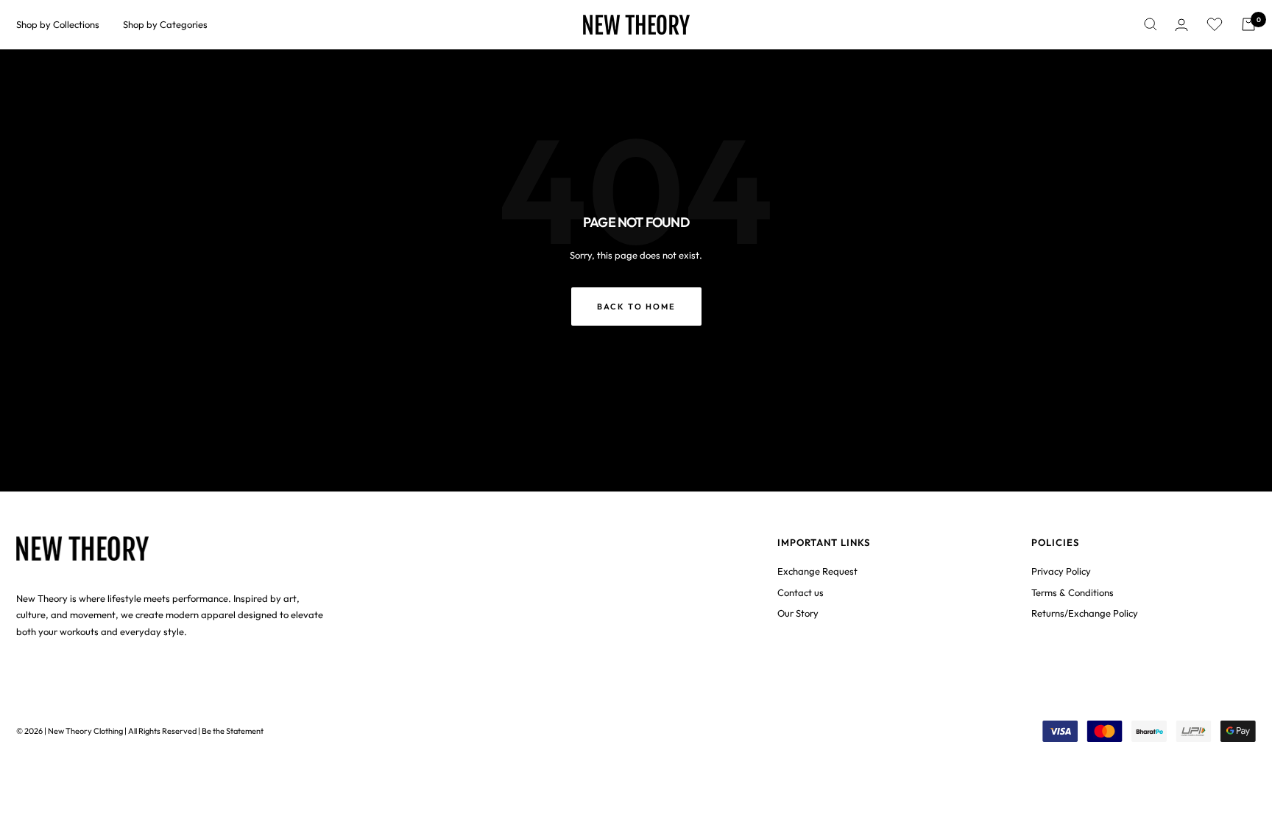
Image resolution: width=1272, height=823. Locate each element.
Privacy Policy (1061, 571)
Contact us (800, 592)
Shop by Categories (165, 24)
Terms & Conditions (1072, 592)
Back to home (636, 306)
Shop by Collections (57, 24)
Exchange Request (817, 571)
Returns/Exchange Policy (1084, 613)
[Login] (1181, 24)
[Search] (1150, 24)
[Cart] (1248, 24)
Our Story (798, 613)
